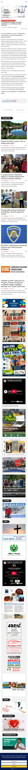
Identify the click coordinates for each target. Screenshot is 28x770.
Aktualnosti (4, 20)
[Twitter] (9, 101)
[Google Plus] (11, 101)
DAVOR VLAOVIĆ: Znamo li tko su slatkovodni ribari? (13, 142)
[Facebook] (7, 101)
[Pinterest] (15, 101)
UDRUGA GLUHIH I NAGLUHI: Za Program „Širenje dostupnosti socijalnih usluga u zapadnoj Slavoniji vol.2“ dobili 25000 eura (13, 283)
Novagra (15, 27)
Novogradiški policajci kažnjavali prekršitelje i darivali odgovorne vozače (13, 212)
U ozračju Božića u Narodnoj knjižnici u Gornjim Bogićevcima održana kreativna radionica (12, 177)
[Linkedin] (13, 101)
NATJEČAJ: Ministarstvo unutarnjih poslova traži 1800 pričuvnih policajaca (14, 247)
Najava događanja (11, 20)
